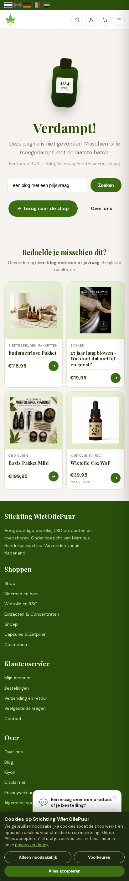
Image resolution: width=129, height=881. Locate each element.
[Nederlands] (8, 5)
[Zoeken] (77, 20)
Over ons (101, 208)
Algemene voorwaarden (28, 802)
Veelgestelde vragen (25, 708)
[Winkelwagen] (105, 20)
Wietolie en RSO (21, 604)
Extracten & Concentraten (31, 614)
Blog (8, 762)
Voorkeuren (99, 857)
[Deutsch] (27, 5)
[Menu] (119, 20)
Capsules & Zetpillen (25, 634)
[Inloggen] (91, 20)
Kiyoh (9, 772)
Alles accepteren (64, 871)
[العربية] (45, 5)
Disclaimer (15, 782)
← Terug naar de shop (43, 208)
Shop (9, 583)
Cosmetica (15, 644)
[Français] (36, 5)
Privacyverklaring (21, 792)
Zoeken (106, 185)
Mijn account (17, 678)
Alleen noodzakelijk (38, 857)
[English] (17, 5)
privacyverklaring (32, 844)
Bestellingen (16, 688)
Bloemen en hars (21, 594)
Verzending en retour (25, 698)
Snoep (11, 624)
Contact (13, 718)
